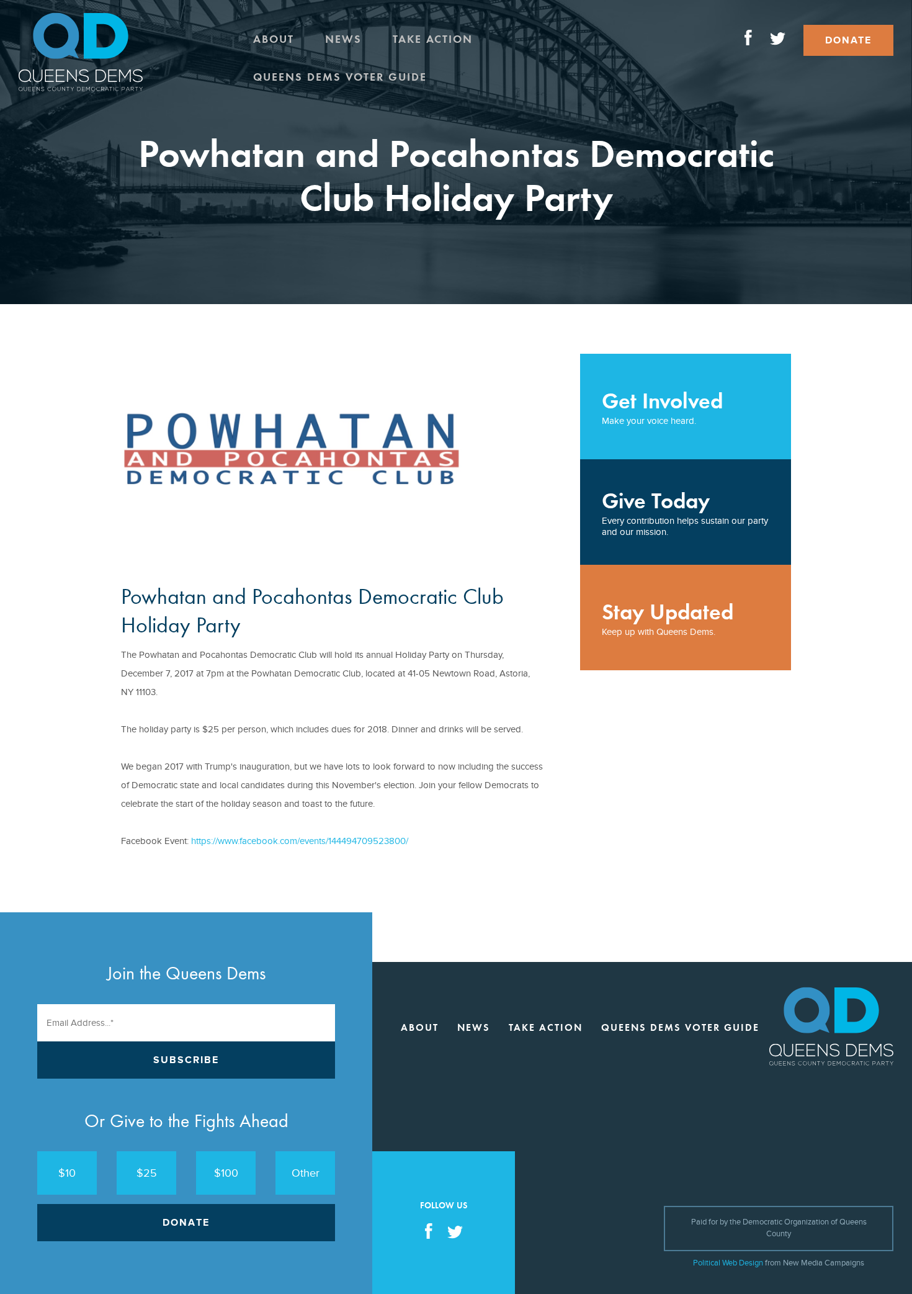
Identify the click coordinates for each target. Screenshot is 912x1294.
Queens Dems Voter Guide (340, 77)
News (343, 39)
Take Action (433, 39)
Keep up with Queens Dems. (667, 618)
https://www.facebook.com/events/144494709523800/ (299, 841)
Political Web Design (728, 1263)
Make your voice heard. (662, 407)
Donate (848, 40)
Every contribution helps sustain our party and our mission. (685, 512)
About (273, 39)
